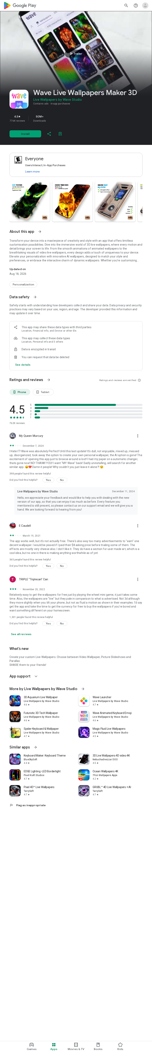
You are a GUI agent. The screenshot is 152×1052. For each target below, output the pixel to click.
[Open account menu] (145, 5)
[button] (30, 202)
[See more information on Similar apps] (35, 747)
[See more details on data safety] (23, 364)
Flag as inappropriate (28, 805)
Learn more (32, 171)
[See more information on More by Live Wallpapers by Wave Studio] (83, 689)
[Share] (49, 134)
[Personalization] (23, 284)
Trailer (75, 53)
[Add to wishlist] (60, 134)
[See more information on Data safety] (35, 297)
